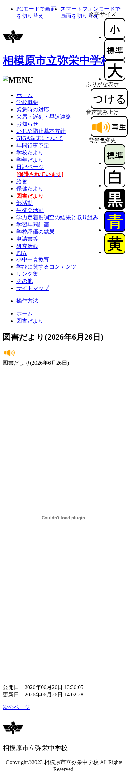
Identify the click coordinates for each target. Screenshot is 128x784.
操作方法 (27, 301)
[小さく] (114, 37)
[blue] (114, 230)
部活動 (24, 203)
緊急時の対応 (32, 109)
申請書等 (27, 239)
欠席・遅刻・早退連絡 (43, 117)
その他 (24, 281)
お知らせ (27, 124)
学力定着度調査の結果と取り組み (57, 217)
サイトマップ (32, 288)
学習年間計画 (32, 224)
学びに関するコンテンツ (46, 267)
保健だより (30, 188)
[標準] (114, 58)
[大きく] (114, 79)
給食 (21, 181)
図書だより (30, 321)
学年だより (30, 160)
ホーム (24, 95)
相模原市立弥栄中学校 (57, 60)
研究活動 (27, 246)
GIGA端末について (39, 138)
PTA (21, 253)
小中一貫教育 (32, 259)
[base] (114, 163)
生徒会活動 (30, 210)
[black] (114, 208)
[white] (114, 185)
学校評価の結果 (35, 232)
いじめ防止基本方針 (41, 131)
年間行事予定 (32, 145)
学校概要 (27, 102)
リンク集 (27, 274)
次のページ (16, 707)
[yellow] (114, 252)
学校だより (30, 152)
